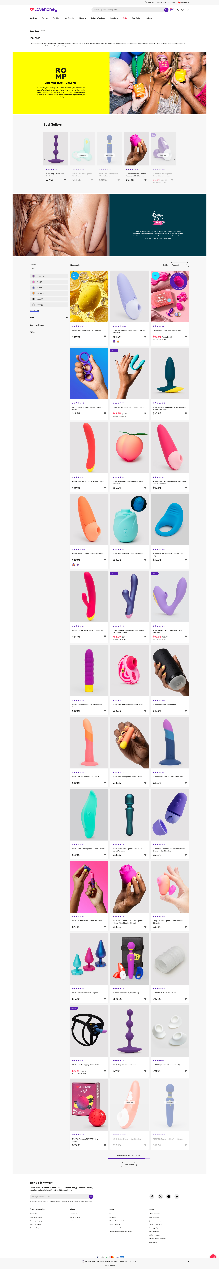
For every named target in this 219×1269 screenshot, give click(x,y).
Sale (125, 18)
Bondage (114, 18)
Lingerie (82, 18)
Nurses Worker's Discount (117, 1228)
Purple (38, 276)
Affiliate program (154, 1235)
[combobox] (130, 9)
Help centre (33, 1214)
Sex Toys (33, 18)
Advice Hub (73, 1214)
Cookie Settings (154, 1231)
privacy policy (87, 1201)
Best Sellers (136, 18)
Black (37, 299)
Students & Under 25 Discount (119, 1221)
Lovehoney (109, 24)
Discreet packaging (36, 1221)
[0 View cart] (187, 10)
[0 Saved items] (182, 10)
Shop (112, 1209)
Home (32, 31)
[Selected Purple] (114, 341)
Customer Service (37, 1209)
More (151, 1209)
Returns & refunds (35, 1224)
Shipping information (36, 1217)
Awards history (154, 1217)
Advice (149, 18)
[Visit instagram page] (168, 1196)
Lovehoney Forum (75, 1221)
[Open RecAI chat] (213, 1257)
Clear (37, 305)
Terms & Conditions (155, 1224)
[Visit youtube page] (176, 1196)
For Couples (69, 18)
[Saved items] (65, 179)
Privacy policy (153, 1228)
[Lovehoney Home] (43, 9)
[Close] (188, 1261)
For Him (56, 18)
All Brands (113, 1217)
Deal (113, 350)
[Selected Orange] (118, 341)
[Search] (166, 10)
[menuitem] (34, 18)
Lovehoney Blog (75, 1217)
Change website (110, 1265)
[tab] (49, 270)
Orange (38, 294)
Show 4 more (34, 310)
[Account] (178, 9)
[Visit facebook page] (151, 1196)
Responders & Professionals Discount (121, 1231)
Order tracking (34, 1228)
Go (91, 1197)
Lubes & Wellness (98, 18)
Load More (129, 1164)
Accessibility (153, 1242)
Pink (37, 282)
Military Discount (115, 1224)
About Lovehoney (154, 1214)
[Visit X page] (160, 1196)
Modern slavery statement (157, 1238)
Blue (37, 288)
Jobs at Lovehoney (155, 1221)
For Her (45, 18)
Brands (37, 31)
